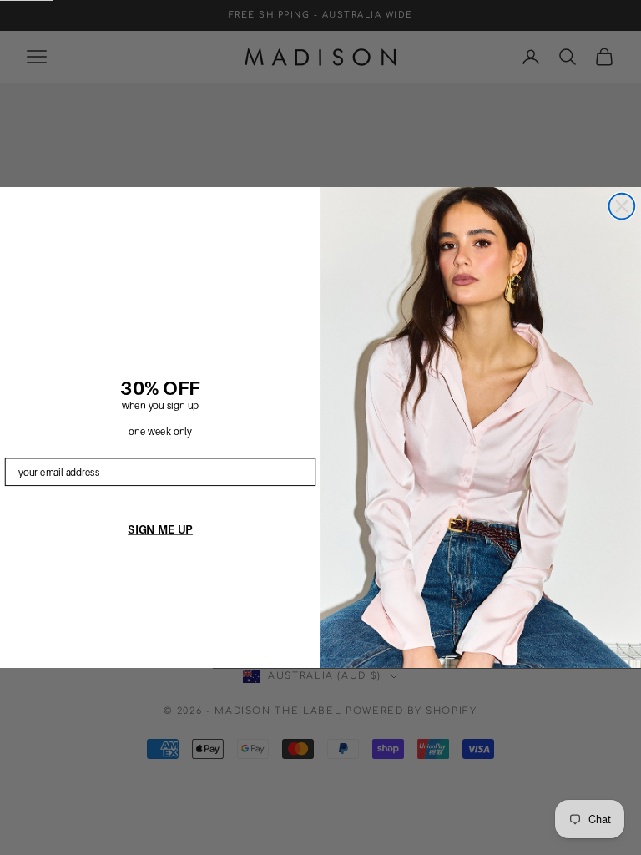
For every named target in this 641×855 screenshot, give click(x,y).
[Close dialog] (622, 207)
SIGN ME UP (160, 529)
